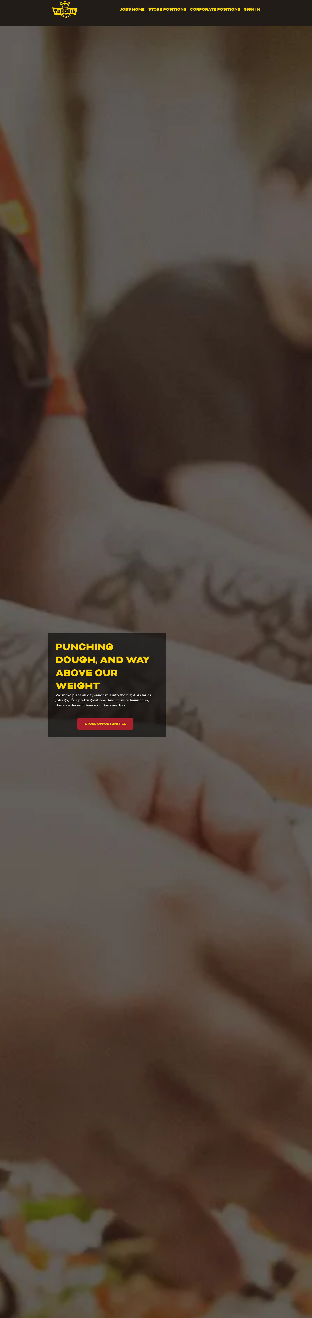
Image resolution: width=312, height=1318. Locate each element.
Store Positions (167, 9)
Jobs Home (132, 9)
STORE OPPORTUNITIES (105, 724)
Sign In (252, 9)
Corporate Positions (215, 9)
